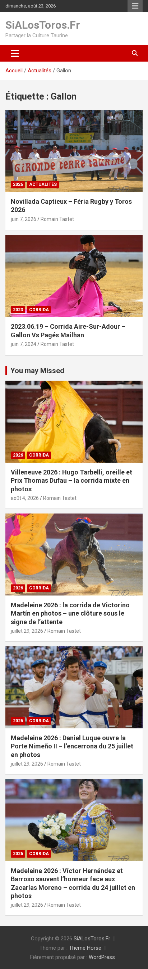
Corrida (39, 309)
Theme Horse (85, 948)
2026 (18, 184)
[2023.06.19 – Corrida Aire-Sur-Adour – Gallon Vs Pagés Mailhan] (74, 276)
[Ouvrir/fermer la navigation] (14, 53)
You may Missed (37, 370)
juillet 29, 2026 (27, 631)
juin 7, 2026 (23, 219)
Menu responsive (135, 6)
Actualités (43, 184)
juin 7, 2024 (23, 344)
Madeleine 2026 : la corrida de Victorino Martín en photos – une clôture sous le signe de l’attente (70, 613)
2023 (18, 309)
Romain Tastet (57, 219)
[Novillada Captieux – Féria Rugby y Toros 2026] (74, 151)
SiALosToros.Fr (42, 25)
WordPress (102, 957)
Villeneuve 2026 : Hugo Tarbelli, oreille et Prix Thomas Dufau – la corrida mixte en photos (71, 480)
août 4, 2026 (25, 498)
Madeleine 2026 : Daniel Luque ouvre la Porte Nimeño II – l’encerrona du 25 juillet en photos (72, 746)
